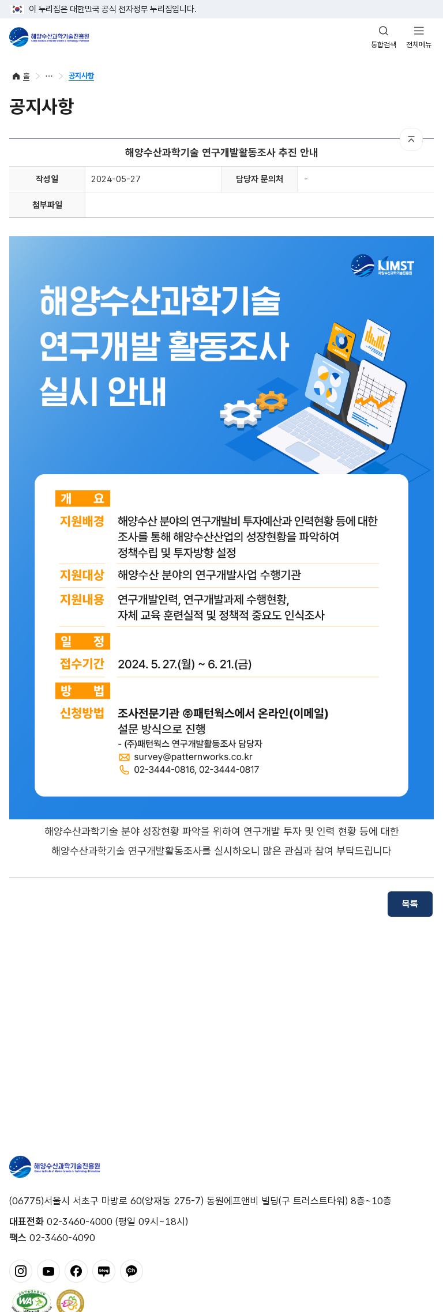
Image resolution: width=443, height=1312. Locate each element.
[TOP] (411, 139)
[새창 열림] (32, 1302)
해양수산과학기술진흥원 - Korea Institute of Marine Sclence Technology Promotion (49, 36)
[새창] (20, 1270)
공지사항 (81, 75)
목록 (410, 903)
